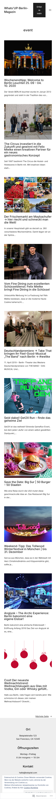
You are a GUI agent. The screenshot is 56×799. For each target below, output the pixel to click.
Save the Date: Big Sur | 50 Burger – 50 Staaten (27, 483)
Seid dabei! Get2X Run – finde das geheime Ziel (27, 419)
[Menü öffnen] (50, 10)
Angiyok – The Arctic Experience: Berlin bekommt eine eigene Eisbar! (26, 616)
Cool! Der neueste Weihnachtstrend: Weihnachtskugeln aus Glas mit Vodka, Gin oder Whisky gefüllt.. (26, 684)
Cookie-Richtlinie (31, 788)
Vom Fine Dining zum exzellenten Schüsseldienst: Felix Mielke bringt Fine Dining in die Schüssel (27, 286)
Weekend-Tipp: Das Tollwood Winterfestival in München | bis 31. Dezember (25, 549)
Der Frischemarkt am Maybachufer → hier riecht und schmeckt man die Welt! (28, 219)
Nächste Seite (43, 716)
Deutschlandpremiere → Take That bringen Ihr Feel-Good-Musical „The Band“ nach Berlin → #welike (28, 353)
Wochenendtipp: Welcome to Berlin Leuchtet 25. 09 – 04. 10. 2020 (24, 83)
